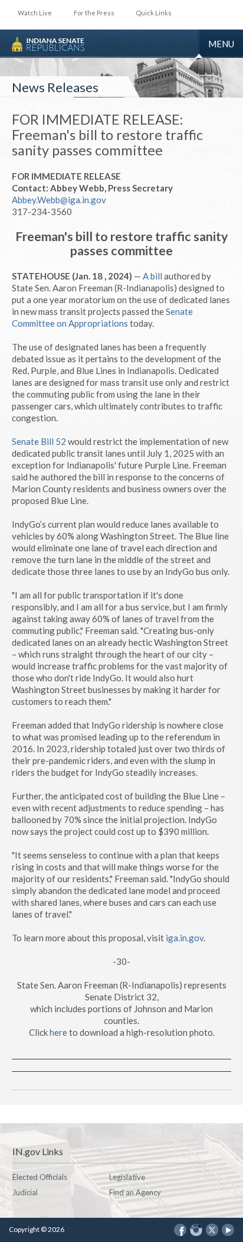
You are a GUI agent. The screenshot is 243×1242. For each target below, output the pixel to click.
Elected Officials (39, 1177)
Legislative (127, 1177)
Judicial (25, 1192)
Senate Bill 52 (39, 441)
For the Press (94, 13)
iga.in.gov (184, 937)
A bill (152, 276)
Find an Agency (135, 1192)
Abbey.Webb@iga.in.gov (59, 199)
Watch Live (35, 13)
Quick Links (154, 13)
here (58, 1032)
